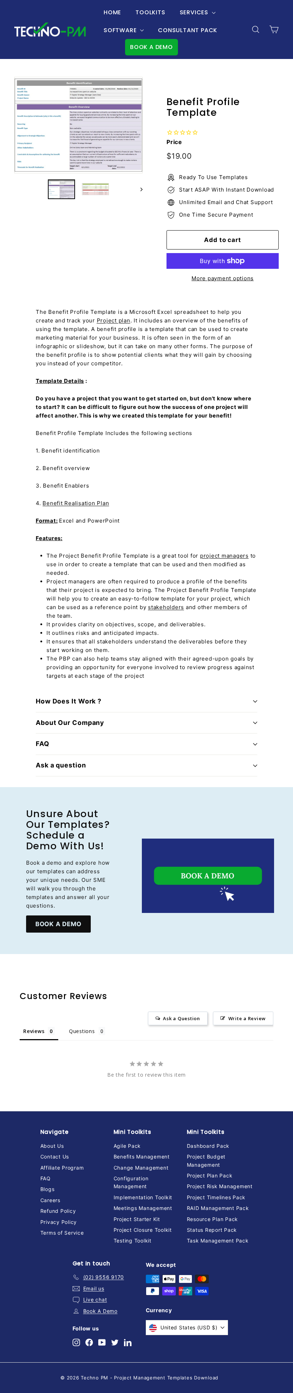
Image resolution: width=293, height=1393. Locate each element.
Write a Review (247, 1018)
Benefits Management (142, 1157)
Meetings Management (143, 1208)
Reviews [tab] (33, 1031)
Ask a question (61, 765)
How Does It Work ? (68, 701)
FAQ (42, 743)
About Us (52, 1146)
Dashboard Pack (208, 1146)
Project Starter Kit (137, 1219)
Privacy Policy (58, 1222)
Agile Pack (127, 1146)
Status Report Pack (212, 1230)
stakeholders (166, 607)
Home (112, 12)
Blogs (47, 1189)
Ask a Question (181, 1018)
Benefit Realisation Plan (76, 503)
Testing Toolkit (133, 1241)
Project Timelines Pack (216, 1197)
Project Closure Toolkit (143, 1230)
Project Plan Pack (210, 1175)
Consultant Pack (187, 30)
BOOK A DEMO (151, 47)
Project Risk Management (220, 1186)
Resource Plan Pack (212, 1219)
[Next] (138, 189)
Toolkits (150, 12)
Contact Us (54, 1157)
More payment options (223, 278)
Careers (50, 1200)
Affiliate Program (62, 1168)
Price (174, 141)
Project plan (113, 320)
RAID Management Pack (218, 1208)
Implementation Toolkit (143, 1197)
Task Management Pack (218, 1241)
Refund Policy (58, 1211)
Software (121, 30)
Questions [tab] (82, 1031)
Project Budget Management (206, 1160)
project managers (224, 555)
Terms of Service (62, 1233)
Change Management (141, 1168)
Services (195, 12)
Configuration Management (131, 1182)
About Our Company (70, 722)
